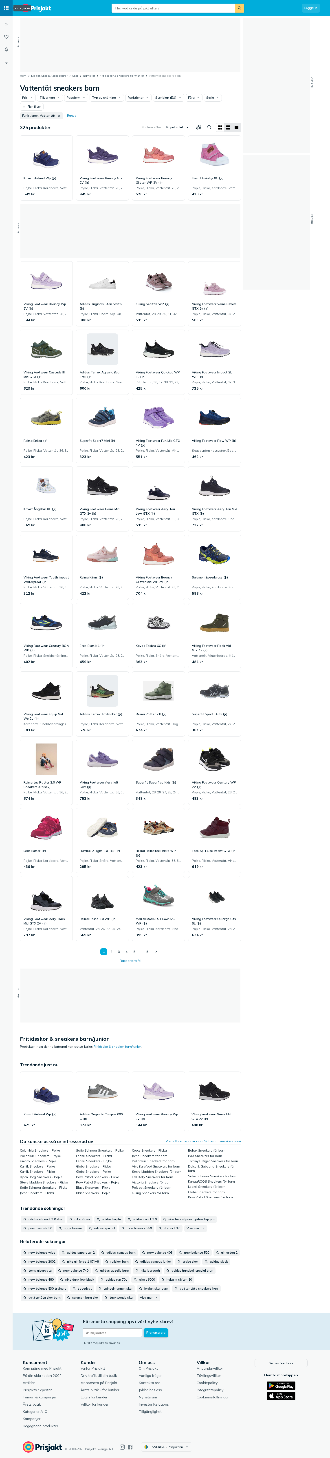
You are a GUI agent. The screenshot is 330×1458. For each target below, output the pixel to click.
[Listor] (6, 36)
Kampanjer (31, 1418)
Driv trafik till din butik (99, 1375)
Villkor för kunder (94, 1404)
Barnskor (89, 75)
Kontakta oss (150, 1382)
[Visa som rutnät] (220, 127)
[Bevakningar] (6, 49)
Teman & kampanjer (39, 1397)
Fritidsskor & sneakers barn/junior (122, 75)
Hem (23, 75)
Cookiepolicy (207, 1382)
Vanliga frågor (150, 1375)
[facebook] (130, 1447)
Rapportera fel (130, 961)
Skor (75, 75)
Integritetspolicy (210, 1390)
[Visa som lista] (228, 127)
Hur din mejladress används (101, 1342)
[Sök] (239, 8)
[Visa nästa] (156, 951)
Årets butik (32, 1404)
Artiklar (29, 1382)
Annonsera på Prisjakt (99, 1382)
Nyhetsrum (148, 1397)
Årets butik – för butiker (100, 1390)
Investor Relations (154, 1404)
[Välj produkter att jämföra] (198, 127)
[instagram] (122, 1447)
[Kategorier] (6, 8)
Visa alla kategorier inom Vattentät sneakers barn (203, 1141)
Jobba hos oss (150, 1390)
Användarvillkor (210, 1368)
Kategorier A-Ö (35, 1411)
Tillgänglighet (150, 1411)
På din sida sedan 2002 (42, 1375)
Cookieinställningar (213, 1397)
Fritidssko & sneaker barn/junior (117, 1047)
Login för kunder (94, 1397)
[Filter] (6, 62)
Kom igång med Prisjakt (42, 1368)
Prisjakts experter (37, 1390)
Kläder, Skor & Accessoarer (49, 75)
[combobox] (173, 8)
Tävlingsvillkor (209, 1375)
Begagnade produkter (40, 1426)
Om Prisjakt (148, 1368)
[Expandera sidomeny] (6, 24)
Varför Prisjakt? (93, 1368)
